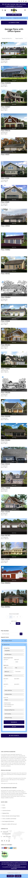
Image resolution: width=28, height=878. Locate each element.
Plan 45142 (5, 274)
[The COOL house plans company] (5, 854)
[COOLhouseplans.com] (14, 10)
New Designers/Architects (8, 821)
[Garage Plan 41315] (14, 169)
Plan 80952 (5, 607)
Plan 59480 (5, 440)
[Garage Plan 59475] (14, 121)
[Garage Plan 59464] (14, 288)
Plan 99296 (5, 393)
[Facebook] (21, 1)
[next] (20, 616)
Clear (14, 726)
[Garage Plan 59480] (14, 431)
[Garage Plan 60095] (14, 407)
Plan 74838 (5, 488)
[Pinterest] (19, 1)
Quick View (14, 56)
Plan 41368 (5, 321)
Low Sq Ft (6, 659)
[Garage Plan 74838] (14, 479)
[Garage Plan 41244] (14, 455)
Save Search (14, 735)
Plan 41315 (5, 178)
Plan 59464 (5, 297)
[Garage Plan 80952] (14, 598)
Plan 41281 (5, 202)
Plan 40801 (5, 369)
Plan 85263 (5, 345)
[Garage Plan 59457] (14, 50)
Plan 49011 (5, 154)
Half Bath (18, 671)
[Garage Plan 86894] (14, 574)
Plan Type (6, 697)
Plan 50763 (5, 535)
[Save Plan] (3, 44)
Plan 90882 (5, 250)
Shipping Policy (5, 813)
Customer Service (6, 810)
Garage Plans (9, 18)
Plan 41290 (5, 559)
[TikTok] (26, 1)
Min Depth (6, 684)
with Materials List (9, 704)
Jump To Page (14, 621)
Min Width (6, 678)
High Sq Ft (16, 659)
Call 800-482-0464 (14, 15)
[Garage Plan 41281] (14, 193)
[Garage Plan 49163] (14, 217)
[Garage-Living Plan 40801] (14, 360)
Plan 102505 (6, 83)
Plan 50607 (5, 107)
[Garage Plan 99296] (14, 383)
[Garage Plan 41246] (14, 502)
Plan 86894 (5, 583)
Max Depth (16, 684)
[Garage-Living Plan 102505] (14, 74)
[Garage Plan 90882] (14, 241)
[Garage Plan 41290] (14, 550)
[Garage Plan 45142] (14, 264)
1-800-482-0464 (7, 836)
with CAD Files (7, 706)
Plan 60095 (5, 416)
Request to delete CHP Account (9, 824)
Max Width (16, 678)
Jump (18, 623)
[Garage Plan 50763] (14, 526)
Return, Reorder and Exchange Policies (11, 816)
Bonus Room (7, 703)
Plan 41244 (5, 464)
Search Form (14, 22)
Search (14, 722)
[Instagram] (23, 1)
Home (3, 18)
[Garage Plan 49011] (14, 145)
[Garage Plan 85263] (14, 336)
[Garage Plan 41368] (14, 312)
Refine (18, 876)
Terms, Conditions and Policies (9, 818)
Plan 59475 (5, 131)
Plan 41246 (5, 512)
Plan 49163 (5, 226)
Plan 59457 (5, 59)
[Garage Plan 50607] (14, 98)
